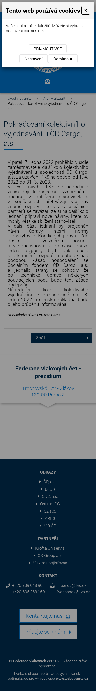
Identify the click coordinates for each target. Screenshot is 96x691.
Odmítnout (62, 58)
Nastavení (33, 58)
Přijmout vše (48, 48)
